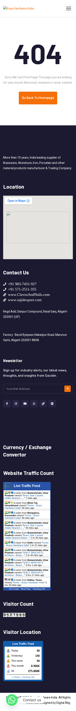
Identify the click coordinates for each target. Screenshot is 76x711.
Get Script (14, 589)
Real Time (26, 589)
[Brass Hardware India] (18, 8)
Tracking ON (39, 589)
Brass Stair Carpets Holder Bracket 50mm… (24, 536)
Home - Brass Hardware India (27, 543)
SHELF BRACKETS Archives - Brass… (24, 553)
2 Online (16, 677)
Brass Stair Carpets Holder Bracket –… (24, 496)
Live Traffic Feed (27, 486)
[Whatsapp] (12, 700)
